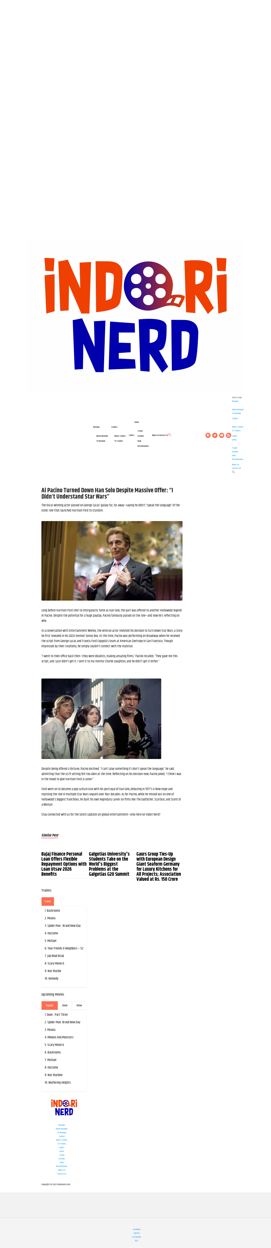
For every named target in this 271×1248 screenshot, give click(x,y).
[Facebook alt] (208, 435)
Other (136, 422)
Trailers (114, 427)
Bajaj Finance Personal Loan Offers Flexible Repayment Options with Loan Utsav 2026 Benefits (64, 864)
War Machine (55, 1075)
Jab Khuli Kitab (55, 956)
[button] (169, 435)
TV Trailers (118, 441)
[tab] (47, 901)
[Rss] (228, 435)
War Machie (54, 971)
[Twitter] (214, 435)
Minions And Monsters (61, 1037)
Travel (140, 431)
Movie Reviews (102, 436)
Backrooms (53, 910)
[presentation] (47, 901)
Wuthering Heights (59, 1082)
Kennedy (53, 978)
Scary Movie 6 (56, 963)
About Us (155, 435)
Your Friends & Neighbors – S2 (65, 948)
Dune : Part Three (57, 1014)
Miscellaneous (143, 446)
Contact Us (163, 435)
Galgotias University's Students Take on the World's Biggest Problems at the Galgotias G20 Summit (109, 864)
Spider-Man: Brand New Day (63, 1022)
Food (139, 441)
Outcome (53, 933)
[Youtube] (221, 435)
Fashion (141, 436)
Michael (51, 941)
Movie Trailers (120, 436)
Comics (131, 435)
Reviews (96, 427)
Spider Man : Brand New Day (64, 926)
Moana (51, 918)
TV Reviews (100, 441)
